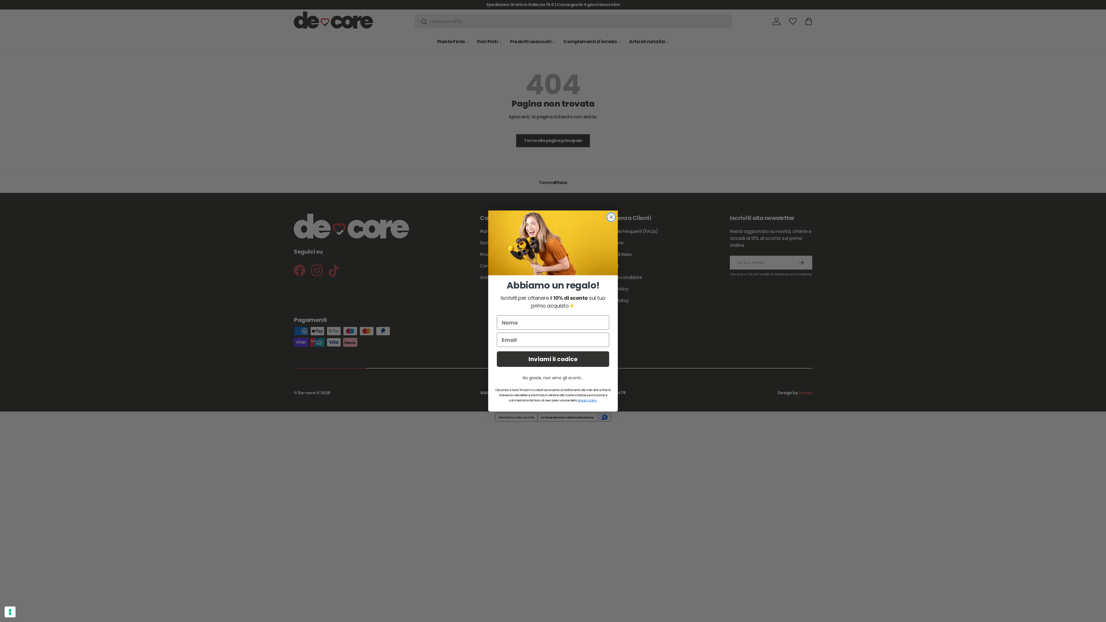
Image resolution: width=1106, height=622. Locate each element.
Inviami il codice (553, 359)
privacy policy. (587, 400)
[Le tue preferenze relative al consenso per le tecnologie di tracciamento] (10, 611)
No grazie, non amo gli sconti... (553, 378)
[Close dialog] (611, 217)
